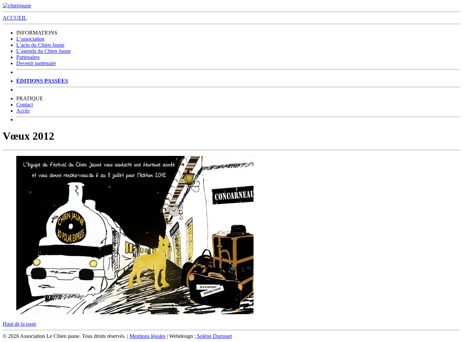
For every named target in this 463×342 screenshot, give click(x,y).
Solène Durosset (214, 336)
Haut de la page (19, 324)
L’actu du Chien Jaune (40, 45)
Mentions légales (147, 336)
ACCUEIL (15, 18)
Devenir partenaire (36, 63)
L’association (30, 39)
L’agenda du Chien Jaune (43, 51)
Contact (24, 104)
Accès (22, 111)
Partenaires (28, 57)
